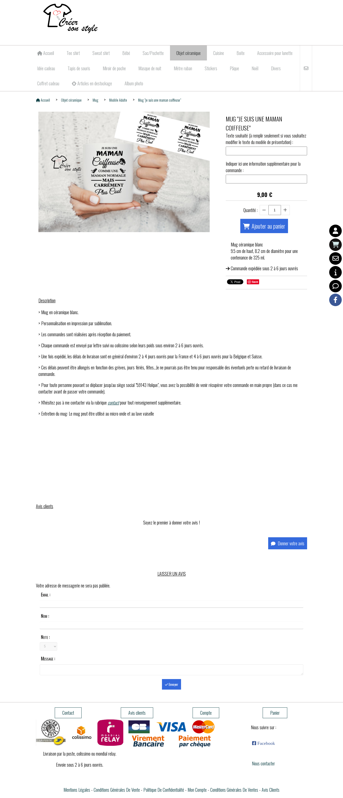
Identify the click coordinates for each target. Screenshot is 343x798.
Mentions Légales (77, 789)
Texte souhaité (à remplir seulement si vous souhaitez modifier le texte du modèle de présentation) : (266, 138)
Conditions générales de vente (117, 789)
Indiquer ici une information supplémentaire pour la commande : (263, 166)
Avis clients (270, 789)
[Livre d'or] (335, 286)
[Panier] (335, 244)
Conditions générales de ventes (234, 789)
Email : (45, 594)
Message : (48, 658)
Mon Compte (197, 789)
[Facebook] (335, 300)
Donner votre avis (290, 543)
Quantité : (250, 210)
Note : (45, 637)
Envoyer (173, 684)
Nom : (45, 616)
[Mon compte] (335, 231)
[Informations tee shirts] (335, 272)
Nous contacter (263, 763)
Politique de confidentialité (163, 789)
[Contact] (335, 258)
